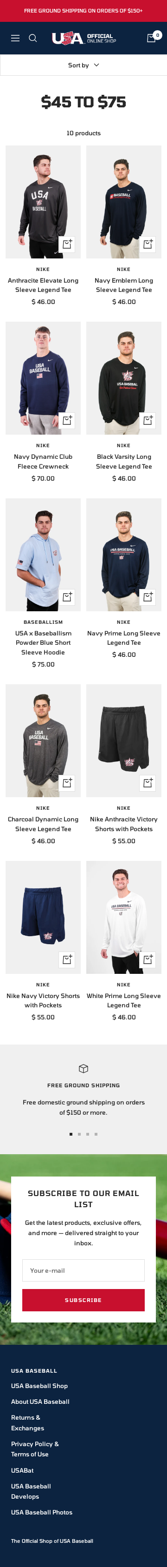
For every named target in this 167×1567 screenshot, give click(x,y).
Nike (43, 269)
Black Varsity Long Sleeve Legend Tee (124, 461)
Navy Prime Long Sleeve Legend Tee (124, 638)
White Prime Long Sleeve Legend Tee (124, 1000)
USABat (22, 1470)
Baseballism (43, 622)
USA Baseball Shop (39, 1385)
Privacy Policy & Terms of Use (35, 1449)
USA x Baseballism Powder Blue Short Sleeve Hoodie (43, 642)
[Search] (33, 38)
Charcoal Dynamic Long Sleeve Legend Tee (43, 824)
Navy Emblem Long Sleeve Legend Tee (124, 285)
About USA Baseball (40, 1401)
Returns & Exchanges (27, 1422)
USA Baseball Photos (41, 1512)
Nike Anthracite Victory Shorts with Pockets (124, 824)
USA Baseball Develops (31, 1491)
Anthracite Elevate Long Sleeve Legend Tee (43, 285)
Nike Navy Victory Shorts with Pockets (43, 1000)
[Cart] (151, 38)
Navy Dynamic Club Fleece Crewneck (43, 461)
